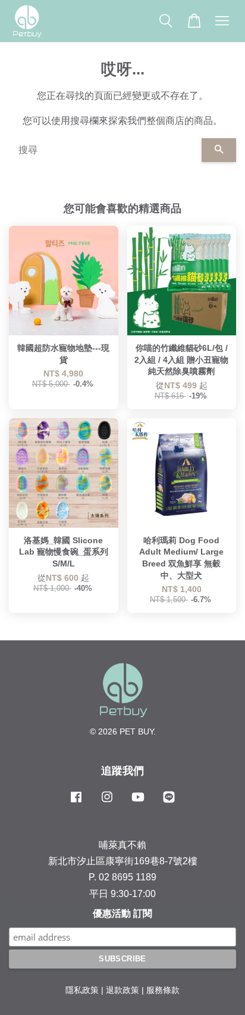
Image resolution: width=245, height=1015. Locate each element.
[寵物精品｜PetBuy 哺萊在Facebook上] (76, 802)
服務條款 (163, 990)
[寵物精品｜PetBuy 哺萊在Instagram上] (107, 802)
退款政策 (122, 990)
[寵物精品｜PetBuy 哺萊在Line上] (169, 802)
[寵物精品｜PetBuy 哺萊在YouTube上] (138, 802)
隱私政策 (82, 990)
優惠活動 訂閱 (122, 913)
